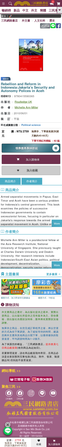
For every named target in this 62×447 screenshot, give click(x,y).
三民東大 (55, 10)
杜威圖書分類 (10, 125)
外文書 (26, 20)
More (57, 223)
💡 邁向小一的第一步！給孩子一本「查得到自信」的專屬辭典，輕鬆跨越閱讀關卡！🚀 (5, 16)
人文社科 (39, 20)
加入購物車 (54, 444)
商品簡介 (10, 181)
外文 (34, 10)
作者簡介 (31, 181)
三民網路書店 (9, 20)
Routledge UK (23, 102)
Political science (31, 125)
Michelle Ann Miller (26, 107)
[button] (59, 289)
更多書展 (52, 274)
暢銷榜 (6, 10)
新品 (17, 10)
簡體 (43, 10)
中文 (25, 10)
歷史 (52, 20)
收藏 (38, 444)
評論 (47, 26)
